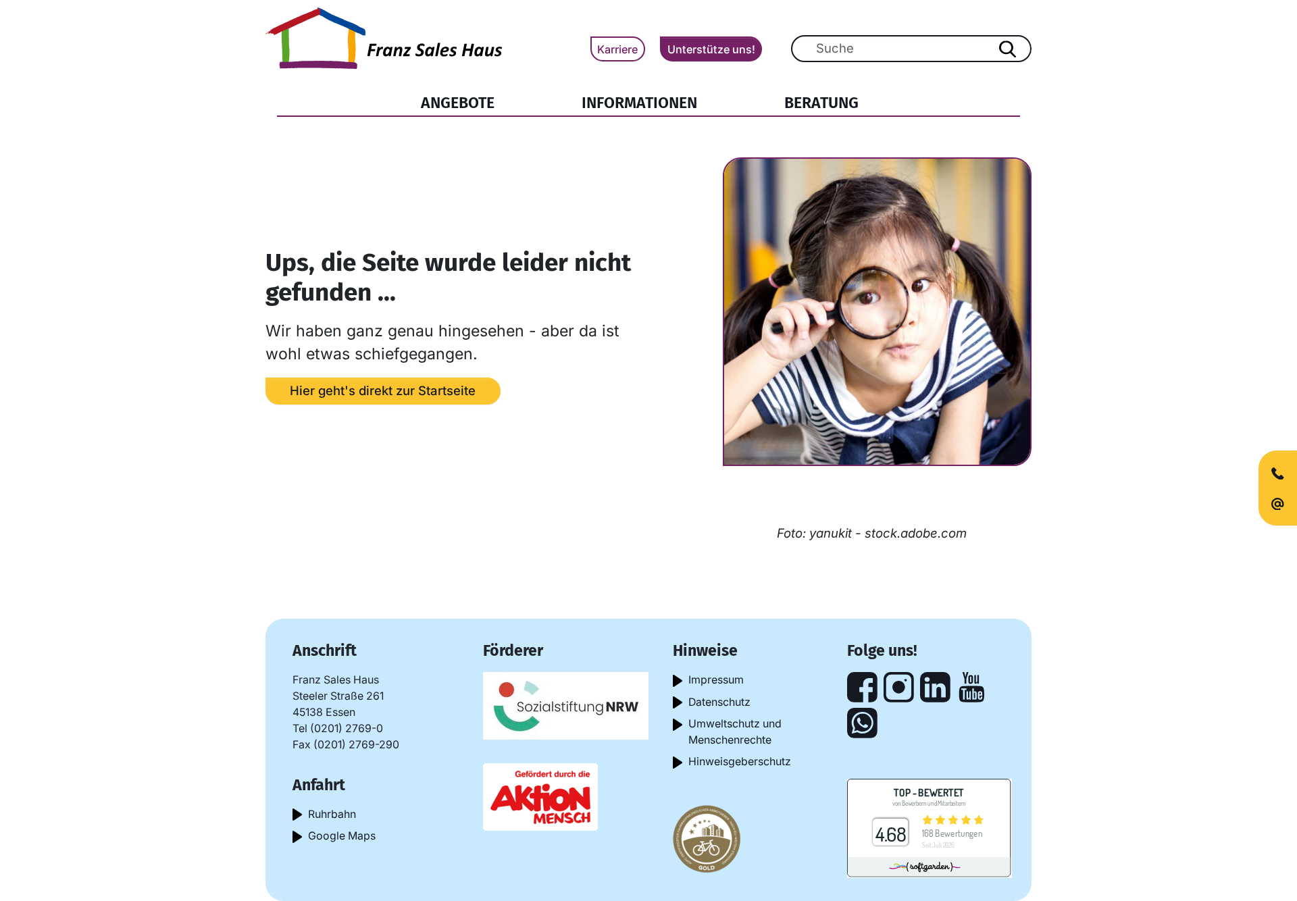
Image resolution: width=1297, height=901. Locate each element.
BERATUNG (821, 102)
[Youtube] (972, 687)
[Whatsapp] (862, 723)
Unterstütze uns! (711, 49)
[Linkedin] (935, 687)
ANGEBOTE (457, 102)
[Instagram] (899, 687)
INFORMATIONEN (639, 102)
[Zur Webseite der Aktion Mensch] (540, 796)
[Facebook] (862, 687)
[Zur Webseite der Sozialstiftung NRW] (565, 704)
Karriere (617, 49)
